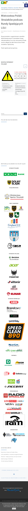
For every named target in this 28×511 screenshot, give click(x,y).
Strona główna (4, 7)
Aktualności (10, 7)
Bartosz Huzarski (8, 31)
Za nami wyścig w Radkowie (7, 461)
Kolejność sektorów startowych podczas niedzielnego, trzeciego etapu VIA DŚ (20, 89)
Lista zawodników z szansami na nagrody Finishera (12, 454)
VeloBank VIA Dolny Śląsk (12, 500)
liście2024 (16, 7)
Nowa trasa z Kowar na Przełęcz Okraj (9, 452)
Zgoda (14, 508)
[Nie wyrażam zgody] (26, 506)
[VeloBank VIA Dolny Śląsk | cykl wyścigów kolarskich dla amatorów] (4, 2)
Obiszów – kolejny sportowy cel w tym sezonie (11, 456)
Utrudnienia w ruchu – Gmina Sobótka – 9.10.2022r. (7, 87)
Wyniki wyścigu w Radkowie (7, 458)
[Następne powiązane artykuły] (25, 66)
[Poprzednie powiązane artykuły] (21, 66)
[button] (26, 5)
